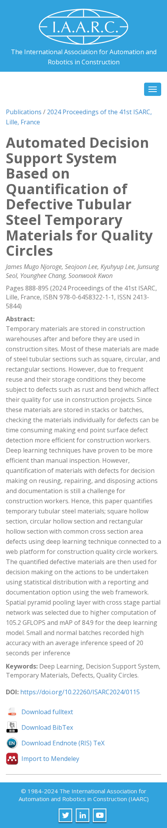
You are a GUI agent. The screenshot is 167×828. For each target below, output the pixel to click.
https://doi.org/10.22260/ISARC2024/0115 (80, 692)
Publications (24, 112)
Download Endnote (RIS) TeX (62, 743)
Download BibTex (47, 727)
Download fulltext (47, 712)
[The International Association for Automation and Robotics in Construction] (83, 23)
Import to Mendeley (50, 758)
